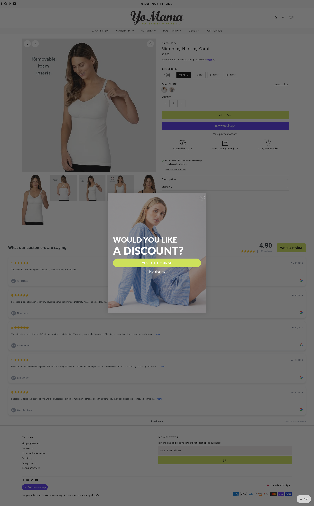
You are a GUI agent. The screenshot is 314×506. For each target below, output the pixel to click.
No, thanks (157, 271)
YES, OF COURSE (157, 263)
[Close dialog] (202, 197)
